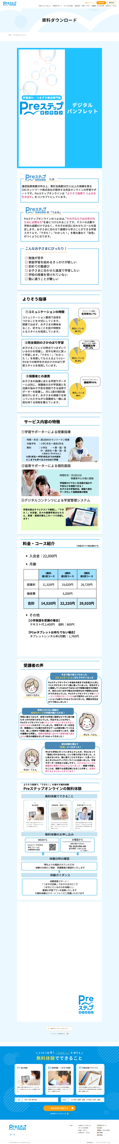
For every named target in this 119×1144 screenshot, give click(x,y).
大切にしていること (45, 6)
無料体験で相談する (59, 1108)
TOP (9, 35)
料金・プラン (86, 6)
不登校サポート (57, 6)
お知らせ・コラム (111, 6)
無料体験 (101, 3)
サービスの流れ (68, 6)
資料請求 (111, 3)
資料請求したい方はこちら (58, 1114)
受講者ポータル (89, 3)
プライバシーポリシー (102, 1142)
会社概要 (89, 1142)
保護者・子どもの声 (98, 6)
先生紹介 (77, 6)
